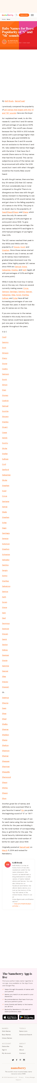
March (4, 850)
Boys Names (6, 1035)
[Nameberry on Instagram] (24, 1059)
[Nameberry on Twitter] (13, 1059)
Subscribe (24, 15)
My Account (6, 1053)
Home (3, 19)
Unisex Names (7, 1038)
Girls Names (6, 1031)
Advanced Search (25, 1035)
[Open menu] (32, 15)
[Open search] (16, 15)
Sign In (4, 1050)
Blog (20, 1046)
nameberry (18, 1068)
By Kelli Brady (13, 41)
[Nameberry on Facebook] (17, 1059)
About (21, 1050)
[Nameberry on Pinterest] (20, 1059)
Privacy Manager (30, 1077)
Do (22, 810)
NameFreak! (25, 847)
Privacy (21, 1077)
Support (18, 1080)
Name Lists (23, 1031)
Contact (22, 1053)
